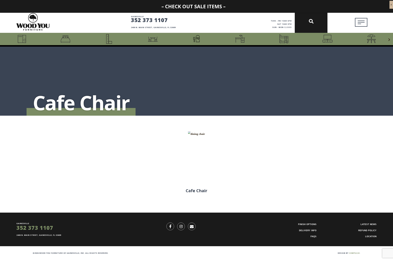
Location (371, 236)
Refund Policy (367, 230)
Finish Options (307, 224)
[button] (389, 40)
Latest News (369, 224)
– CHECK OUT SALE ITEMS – (193, 6)
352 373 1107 (149, 20)
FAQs (314, 236)
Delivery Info (308, 230)
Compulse (354, 253)
